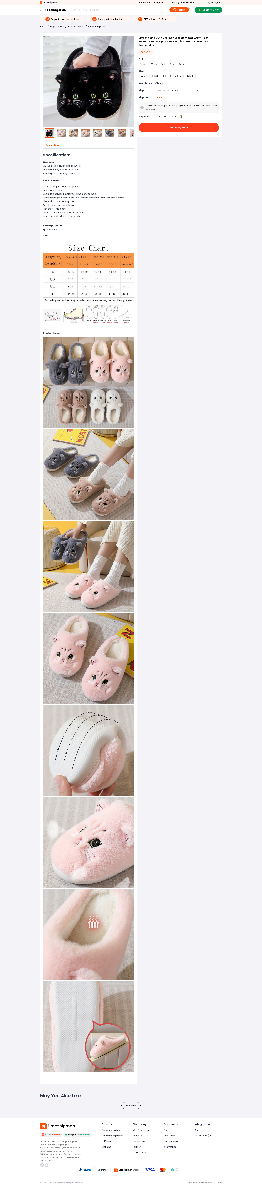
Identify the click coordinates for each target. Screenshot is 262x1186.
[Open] (197, 90)
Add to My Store (179, 127)
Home (43, 26)
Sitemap (218, 1182)
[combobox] (173, 90)
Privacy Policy (206, 1182)
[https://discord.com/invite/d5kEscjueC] (46, 1165)
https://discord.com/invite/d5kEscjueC (47, 1165)
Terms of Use (192, 1182)
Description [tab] (52, 145)
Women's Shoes (76, 26)
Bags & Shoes (57, 26)
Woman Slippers (96, 26)
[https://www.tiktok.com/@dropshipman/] (42, 1165)
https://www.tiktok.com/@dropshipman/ (42, 1165)
